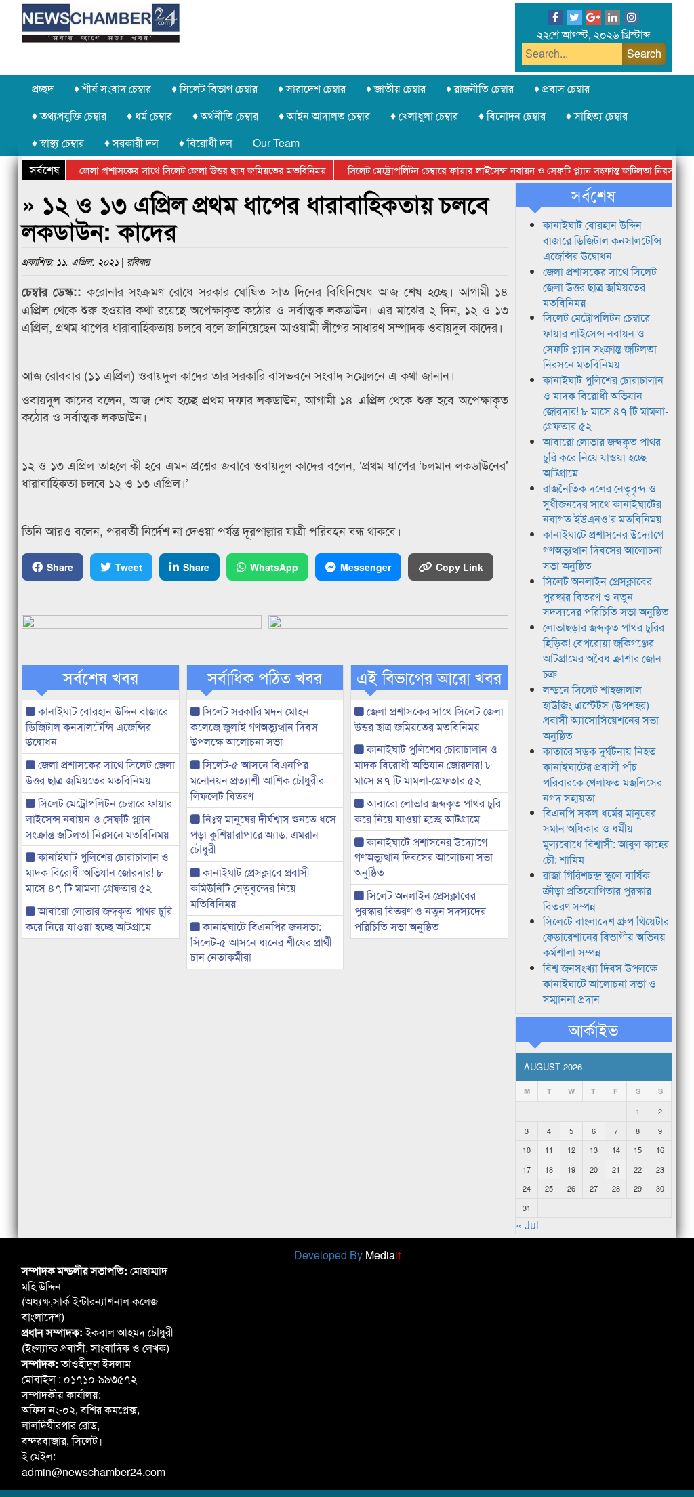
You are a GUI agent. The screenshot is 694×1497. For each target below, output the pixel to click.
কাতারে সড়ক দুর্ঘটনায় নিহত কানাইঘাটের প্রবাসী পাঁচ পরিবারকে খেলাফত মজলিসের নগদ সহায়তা (602, 774)
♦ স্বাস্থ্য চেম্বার (58, 142)
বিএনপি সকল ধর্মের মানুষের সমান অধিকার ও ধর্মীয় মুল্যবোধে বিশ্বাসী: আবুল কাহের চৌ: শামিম (606, 836)
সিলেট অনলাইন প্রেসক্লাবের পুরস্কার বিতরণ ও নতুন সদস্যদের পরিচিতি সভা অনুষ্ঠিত (420, 910)
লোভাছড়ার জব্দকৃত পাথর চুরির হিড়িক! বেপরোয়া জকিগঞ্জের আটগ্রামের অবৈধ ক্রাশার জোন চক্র (603, 650)
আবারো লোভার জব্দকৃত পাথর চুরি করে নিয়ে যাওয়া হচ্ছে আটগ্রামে (99, 918)
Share (60, 567)
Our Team (276, 142)
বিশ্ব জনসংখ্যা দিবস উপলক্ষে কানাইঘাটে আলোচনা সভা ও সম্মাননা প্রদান (600, 983)
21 (616, 1169)
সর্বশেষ (593, 195)
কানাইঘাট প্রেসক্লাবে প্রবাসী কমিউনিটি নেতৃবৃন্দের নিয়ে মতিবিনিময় (250, 887)
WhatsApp (274, 567)
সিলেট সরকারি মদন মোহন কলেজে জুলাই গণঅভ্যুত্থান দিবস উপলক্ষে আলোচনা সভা (254, 726)
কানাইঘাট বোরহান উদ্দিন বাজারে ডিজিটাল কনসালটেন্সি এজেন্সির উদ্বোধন (97, 726)
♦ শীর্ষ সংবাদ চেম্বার (112, 88)
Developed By (347, 1255)
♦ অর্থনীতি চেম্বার (225, 115)
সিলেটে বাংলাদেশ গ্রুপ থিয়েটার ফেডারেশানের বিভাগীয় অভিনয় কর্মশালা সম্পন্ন (606, 936)
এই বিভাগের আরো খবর (429, 677)
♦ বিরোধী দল (205, 142)
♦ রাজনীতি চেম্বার (480, 88)
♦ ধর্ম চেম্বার (149, 115)
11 (549, 1149)
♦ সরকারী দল (131, 142)
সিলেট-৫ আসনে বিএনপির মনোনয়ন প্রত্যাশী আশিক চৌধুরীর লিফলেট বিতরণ (257, 780)
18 (549, 1169)
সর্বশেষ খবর (100, 677)
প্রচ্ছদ (43, 88)
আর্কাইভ (593, 1029)
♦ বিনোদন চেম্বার (512, 115)
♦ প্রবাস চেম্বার (562, 88)
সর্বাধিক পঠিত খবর (264, 677)
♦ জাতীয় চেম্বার (396, 88)
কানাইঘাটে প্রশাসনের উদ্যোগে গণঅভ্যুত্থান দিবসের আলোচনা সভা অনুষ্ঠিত (423, 857)
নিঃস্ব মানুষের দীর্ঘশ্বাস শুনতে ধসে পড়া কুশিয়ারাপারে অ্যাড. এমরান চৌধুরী (263, 834)
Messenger (365, 567)
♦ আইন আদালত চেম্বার (324, 115)
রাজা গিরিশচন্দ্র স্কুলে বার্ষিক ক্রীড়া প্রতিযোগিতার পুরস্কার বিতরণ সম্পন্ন (597, 890)
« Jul (527, 1225)
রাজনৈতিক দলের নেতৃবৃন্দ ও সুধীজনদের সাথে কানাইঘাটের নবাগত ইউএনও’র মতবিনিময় (602, 503)
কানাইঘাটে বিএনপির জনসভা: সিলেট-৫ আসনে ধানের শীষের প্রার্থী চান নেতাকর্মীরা (261, 942)
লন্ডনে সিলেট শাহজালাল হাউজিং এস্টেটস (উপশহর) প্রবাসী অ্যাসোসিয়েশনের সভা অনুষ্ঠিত (601, 712)
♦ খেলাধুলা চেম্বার (424, 115)
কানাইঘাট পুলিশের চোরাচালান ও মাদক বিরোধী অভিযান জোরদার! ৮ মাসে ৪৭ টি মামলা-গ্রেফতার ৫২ (97, 872)
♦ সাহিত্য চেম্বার (597, 115)
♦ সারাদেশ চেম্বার (312, 88)
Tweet (128, 567)
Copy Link (459, 567)
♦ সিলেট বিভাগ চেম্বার (214, 88)
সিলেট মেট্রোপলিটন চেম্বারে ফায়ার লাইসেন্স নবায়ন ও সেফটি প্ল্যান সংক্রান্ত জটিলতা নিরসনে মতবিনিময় (99, 818)
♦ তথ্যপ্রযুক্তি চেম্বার (69, 115)
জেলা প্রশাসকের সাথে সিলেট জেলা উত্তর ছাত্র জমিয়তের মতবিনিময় (183, 170)
